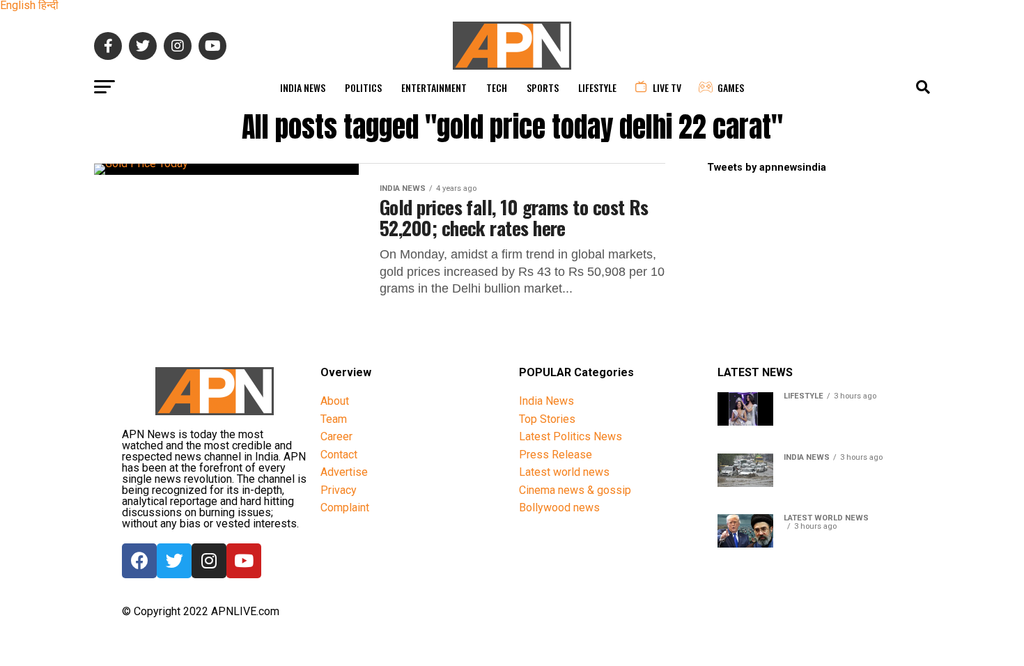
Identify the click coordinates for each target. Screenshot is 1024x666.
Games (730, 87)
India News (302, 87)
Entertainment (434, 87)
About (334, 401)
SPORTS (543, 87)
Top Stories (547, 419)
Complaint (344, 507)
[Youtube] (243, 560)
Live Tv (667, 87)
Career (336, 436)
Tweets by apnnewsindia (766, 167)
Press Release (555, 454)
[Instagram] (209, 560)
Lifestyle (597, 87)
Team (333, 419)
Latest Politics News (570, 436)
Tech (496, 87)
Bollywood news (559, 507)
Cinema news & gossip (575, 490)
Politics (363, 87)
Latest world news (564, 472)
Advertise (344, 472)
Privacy (338, 490)
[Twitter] (174, 560)
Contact (338, 454)
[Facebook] (139, 560)
